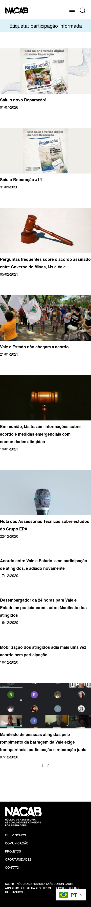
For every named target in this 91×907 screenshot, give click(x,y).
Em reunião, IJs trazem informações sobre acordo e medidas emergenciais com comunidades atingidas (40, 434)
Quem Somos (15, 835)
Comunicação (16, 843)
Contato (12, 867)
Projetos (13, 851)
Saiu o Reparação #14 (21, 180)
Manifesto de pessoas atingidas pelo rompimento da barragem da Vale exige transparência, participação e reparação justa (43, 742)
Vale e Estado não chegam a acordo (34, 347)
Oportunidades (18, 859)
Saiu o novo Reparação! (23, 100)
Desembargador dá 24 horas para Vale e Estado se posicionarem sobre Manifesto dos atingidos (43, 607)
